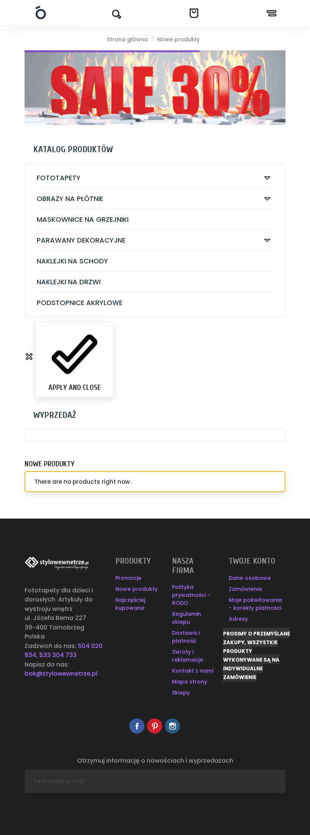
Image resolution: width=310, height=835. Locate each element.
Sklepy (181, 692)
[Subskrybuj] (273, 781)
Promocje (128, 578)
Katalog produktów (73, 149)
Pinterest (154, 726)
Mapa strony (189, 681)
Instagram (172, 726)
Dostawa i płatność (186, 637)
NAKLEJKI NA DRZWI (69, 282)
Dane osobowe (250, 578)
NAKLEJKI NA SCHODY (72, 261)
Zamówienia (245, 589)
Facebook (136, 726)
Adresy (238, 619)
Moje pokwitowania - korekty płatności (255, 604)
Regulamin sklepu (186, 618)
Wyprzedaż (54, 415)
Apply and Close (74, 387)
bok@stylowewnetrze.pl (61, 673)
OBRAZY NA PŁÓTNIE (70, 198)
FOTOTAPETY (59, 177)
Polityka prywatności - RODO (191, 595)
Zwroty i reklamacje (187, 656)
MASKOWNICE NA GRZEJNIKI (83, 219)
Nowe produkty (136, 589)
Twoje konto (252, 561)
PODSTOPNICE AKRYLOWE (79, 302)
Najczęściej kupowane (130, 604)
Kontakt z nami (192, 671)
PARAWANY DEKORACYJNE (81, 240)
